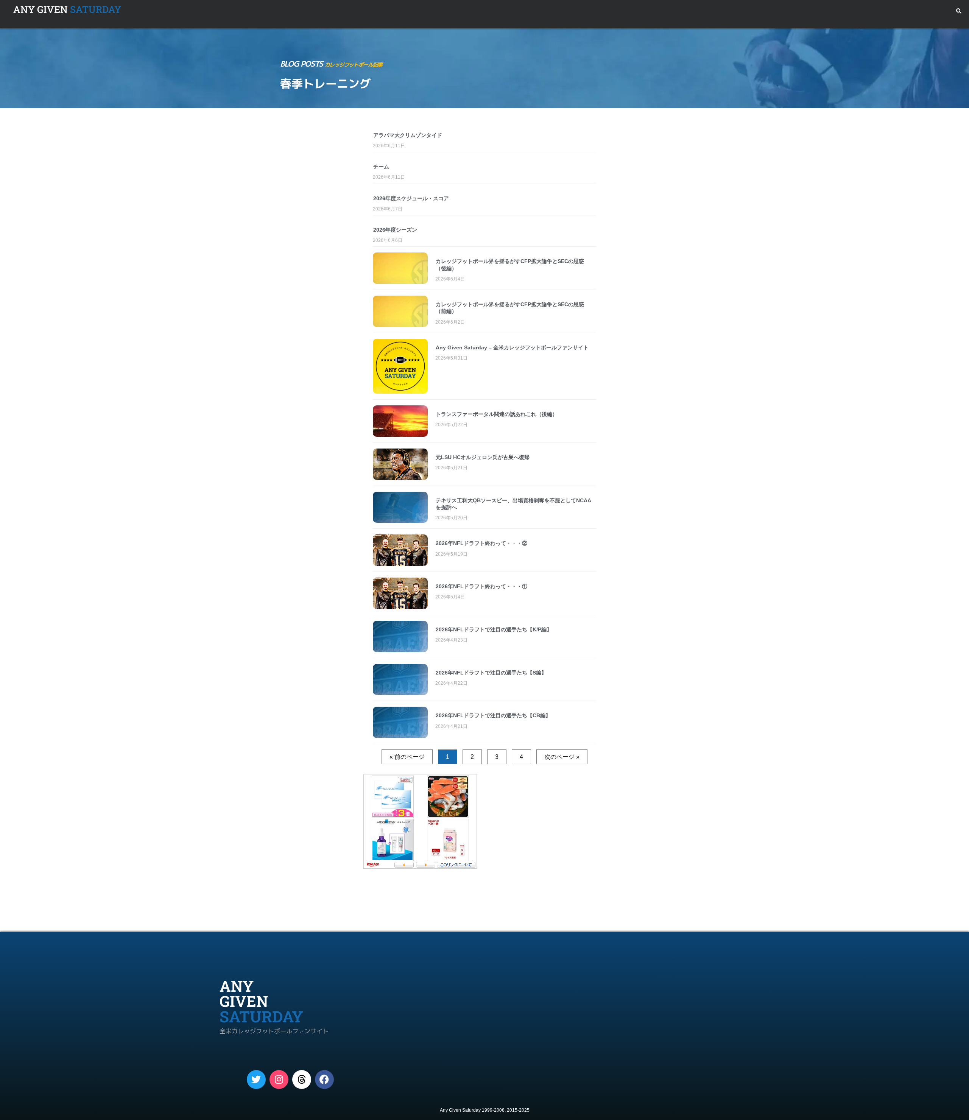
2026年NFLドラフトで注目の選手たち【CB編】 (493, 715)
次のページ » (562, 757)
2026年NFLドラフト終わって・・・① (481, 586)
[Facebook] (324, 1079)
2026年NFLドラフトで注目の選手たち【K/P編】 (494, 629)
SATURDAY (67, 9)
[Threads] (301, 1079)
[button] (958, 11)
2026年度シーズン (395, 230)
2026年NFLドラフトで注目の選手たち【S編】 (491, 673)
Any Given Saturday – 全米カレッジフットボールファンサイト (512, 347)
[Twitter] (256, 1079)
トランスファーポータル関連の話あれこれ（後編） (497, 414)
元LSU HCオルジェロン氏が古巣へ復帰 (483, 457)
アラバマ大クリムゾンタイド (407, 135)
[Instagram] (279, 1079)
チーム (381, 167)
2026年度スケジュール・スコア (411, 198)
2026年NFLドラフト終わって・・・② (481, 543)
